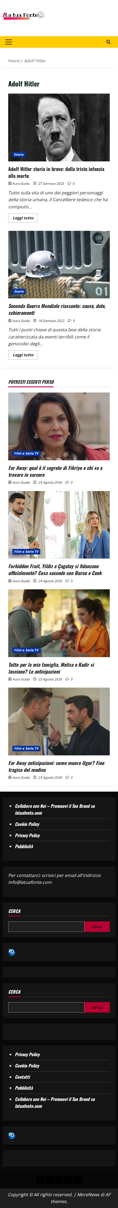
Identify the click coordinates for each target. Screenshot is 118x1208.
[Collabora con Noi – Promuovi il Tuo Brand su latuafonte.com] (50, 1180)
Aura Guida (21, 183)
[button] (9, 42)
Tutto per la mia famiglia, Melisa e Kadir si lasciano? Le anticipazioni (51, 668)
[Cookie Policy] (78, 1180)
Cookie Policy (27, 824)
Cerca (14, 911)
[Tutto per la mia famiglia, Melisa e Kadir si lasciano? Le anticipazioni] (59, 623)
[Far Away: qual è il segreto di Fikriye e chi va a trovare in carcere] (59, 426)
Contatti (22, 1077)
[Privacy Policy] (40, 1180)
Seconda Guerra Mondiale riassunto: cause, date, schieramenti (59, 265)
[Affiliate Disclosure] (68, 1180)
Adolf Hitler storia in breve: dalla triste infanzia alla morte (59, 127)
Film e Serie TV (26, 453)
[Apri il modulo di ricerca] (108, 42)
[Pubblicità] (59, 1180)
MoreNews (88, 1195)
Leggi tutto (25, 216)
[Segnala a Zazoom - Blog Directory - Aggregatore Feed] (11, 952)
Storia (19, 154)
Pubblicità (24, 846)
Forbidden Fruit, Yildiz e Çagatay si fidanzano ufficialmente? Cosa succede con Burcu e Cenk (55, 569)
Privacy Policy (27, 835)
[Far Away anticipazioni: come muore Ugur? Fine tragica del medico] (59, 721)
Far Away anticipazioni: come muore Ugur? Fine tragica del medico (56, 766)
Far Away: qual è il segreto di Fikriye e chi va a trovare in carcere (55, 471)
